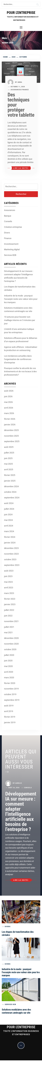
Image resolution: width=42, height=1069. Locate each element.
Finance (25, 90)
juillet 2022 (9, 610)
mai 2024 (8, 520)
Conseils (8, 221)
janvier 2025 (9, 481)
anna (20, 82)
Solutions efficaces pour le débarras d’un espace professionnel (20, 340)
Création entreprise (13, 227)
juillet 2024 (9, 509)
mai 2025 (8, 464)
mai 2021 (8, 632)
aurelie (18, 783)
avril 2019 (8, 711)
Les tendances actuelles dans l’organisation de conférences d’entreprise (18, 359)
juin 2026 (8, 396)
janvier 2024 (9, 542)
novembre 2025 (11, 436)
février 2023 (9, 599)
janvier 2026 (9, 424)
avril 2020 (8, 672)
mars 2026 (9, 413)
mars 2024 (9, 531)
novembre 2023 (11, 554)
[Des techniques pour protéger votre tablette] (21, 72)
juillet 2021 (9, 627)
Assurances (16, 90)
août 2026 (8, 391)
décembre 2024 (11, 486)
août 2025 (8, 447)
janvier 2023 (9, 604)
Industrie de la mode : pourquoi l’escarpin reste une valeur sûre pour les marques (20, 299)
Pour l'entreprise (21, 13)
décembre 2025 (11, 430)
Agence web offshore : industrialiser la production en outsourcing (20, 349)
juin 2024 (8, 514)
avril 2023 (8, 587)
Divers (7, 232)
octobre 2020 (10, 649)
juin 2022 (8, 615)
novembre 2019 (11, 688)
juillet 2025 (9, 452)
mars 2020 (9, 677)
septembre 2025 (11, 441)
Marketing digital (12, 249)
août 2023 (8, 571)
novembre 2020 (11, 644)
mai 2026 (8, 402)
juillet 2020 (9, 655)
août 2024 (8, 503)
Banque (7, 216)
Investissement (11, 244)
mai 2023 (8, 582)
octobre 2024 (10, 492)
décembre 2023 (11, 548)
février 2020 (9, 683)
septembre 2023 (11, 565)
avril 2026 (8, 408)
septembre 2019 (11, 700)
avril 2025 (8, 469)
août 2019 (8, 705)
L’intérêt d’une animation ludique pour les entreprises (19, 331)
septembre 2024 (11, 497)
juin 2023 (8, 576)
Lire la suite (20, 168)
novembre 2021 (11, 621)
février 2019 (9, 717)
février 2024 (9, 537)
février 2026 (9, 419)
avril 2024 (8, 525)
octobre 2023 (10, 559)
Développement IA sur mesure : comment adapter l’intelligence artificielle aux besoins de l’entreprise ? (18, 276)
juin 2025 (8, 458)
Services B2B (10, 255)
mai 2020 (8, 666)
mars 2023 (9, 593)
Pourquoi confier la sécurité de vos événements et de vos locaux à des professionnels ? (20, 371)
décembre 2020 (11, 638)
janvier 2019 (9, 722)
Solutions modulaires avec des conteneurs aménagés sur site (18, 309)
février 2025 (9, 475)
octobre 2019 (10, 694)
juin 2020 (8, 660)
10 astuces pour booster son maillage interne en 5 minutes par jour (19, 320)
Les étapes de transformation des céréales (19, 288)
